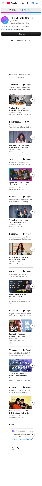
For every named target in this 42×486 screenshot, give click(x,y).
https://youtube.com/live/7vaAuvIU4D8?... (26, 439)
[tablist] (21, 40)
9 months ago (32, 431)
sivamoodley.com (7, 29)
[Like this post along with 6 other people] (13, 448)
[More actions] (31, 108)
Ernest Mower (13, 338)
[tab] (12, 40)
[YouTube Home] (12, 3)
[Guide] (3, 3)
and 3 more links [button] (19, 29)
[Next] (32, 100)
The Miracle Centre (15, 112)
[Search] (23, 3)
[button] (29, 40)
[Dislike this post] (18, 448)
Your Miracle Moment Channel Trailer (21, 75)
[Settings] (27, 3)
